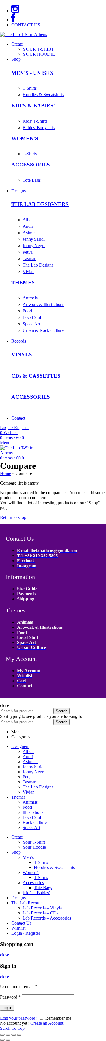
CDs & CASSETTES (35, 376)
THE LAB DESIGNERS (40, 204)
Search (61, 711)
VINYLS (21, 354)
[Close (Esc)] (2, 1035)
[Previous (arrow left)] (2, 1040)
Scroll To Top (12, 1028)
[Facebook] (13, 19)
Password (10, 997)
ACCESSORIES (30, 165)
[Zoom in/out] (19, 1035)
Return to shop (13, 517)
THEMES (23, 282)
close (4, 954)
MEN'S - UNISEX (32, 73)
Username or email (18, 986)
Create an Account (46, 1023)
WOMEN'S (24, 138)
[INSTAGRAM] (15, 10)
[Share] (8, 1035)
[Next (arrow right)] (8, 1040)
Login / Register (25, 933)
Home (5, 473)
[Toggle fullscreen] (13, 1035)
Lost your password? (18, 1018)
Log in (7, 1008)
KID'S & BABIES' (33, 106)
